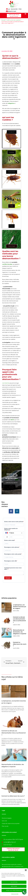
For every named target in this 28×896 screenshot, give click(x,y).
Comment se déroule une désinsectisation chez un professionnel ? (13, 733)
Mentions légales (14, 893)
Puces (11, 226)
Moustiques (11, 152)
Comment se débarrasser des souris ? (19, 644)
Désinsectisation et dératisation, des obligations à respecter (19, 631)
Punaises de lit (12, 131)
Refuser (14, 886)
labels (12, 419)
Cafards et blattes (11, 171)
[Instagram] (17, 511)
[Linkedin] (11, 511)
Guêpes (11, 205)
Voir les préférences (14, 890)
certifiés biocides (7, 264)
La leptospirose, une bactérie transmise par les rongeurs (19, 606)
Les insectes (5, 383)
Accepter (14, 882)
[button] (26, 870)
